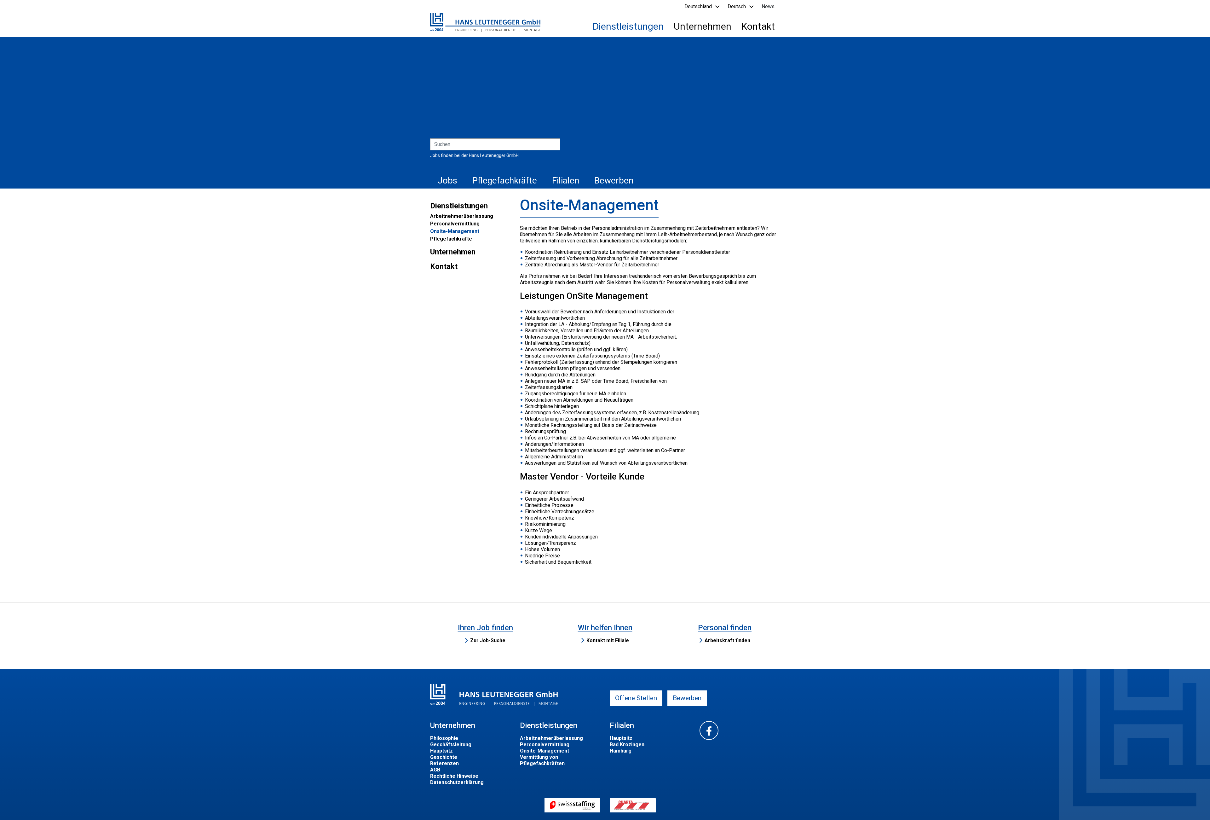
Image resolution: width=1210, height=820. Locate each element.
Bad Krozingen (627, 744)
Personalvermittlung (455, 224)
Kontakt (758, 26)
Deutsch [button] (737, 6)
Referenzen (444, 763)
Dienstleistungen (628, 26)
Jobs (447, 180)
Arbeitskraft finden (727, 640)
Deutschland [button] (698, 6)
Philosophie (444, 738)
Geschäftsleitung (450, 744)
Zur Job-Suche (487, 640)
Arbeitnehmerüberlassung (461, 216)
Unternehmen (702, 26)
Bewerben (613, 180)
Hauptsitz (441, 751)
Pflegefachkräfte (504, 180)
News (768, 6)
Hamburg (620, 751)
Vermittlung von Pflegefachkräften (542, 760)
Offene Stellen (636, 698)
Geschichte (443, 757)
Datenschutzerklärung (457, 782)
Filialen (565, 180)
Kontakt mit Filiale (607, 640)
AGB (435, 770)
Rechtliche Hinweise (454, 776)
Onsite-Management (454, 231)
